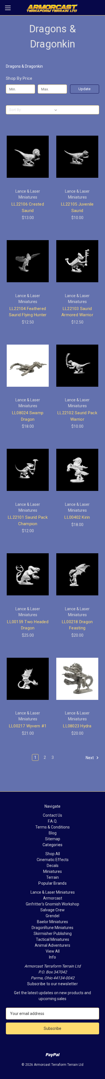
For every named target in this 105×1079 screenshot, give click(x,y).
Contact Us (52, 815)
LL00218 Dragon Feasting (77, 625)
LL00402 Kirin (77, 517)
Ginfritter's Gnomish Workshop (52, 904)
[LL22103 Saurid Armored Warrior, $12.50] (77, 261)
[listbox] (41, 110)
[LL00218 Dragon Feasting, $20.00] (77, 574)
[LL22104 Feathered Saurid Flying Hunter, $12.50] (28, 261)
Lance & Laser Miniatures (53, 892)
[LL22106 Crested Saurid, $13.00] (28, 157)
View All (53, 951)
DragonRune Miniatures (52, 927)
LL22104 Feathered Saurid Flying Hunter (28, 312)
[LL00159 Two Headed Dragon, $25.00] (28, 574)
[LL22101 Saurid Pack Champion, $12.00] (28, 470)
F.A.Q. (52, 821)
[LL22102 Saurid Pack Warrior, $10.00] (77, 365)
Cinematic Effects (53, 859)
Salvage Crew (52, 910)
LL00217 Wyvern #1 (27, 726)
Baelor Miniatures (52, 921)
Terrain (52, 877)
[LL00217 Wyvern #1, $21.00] (28, 679)
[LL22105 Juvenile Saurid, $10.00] (77, 157)
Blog (53, 833)
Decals (53, 865)
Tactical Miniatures (52, 939)
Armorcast (52, 898)
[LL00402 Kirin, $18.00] (77, 470)
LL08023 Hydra (77, 726)
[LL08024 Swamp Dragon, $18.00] (28, 365)
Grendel (52, 916)
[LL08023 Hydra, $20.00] (77, 679)
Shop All (52, 854)
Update (84, 89)
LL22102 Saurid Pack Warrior (77, 416)
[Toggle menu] (7, 7)
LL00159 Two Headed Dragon (27, 625)
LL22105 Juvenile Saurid (77, 207)
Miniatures (52, 871)
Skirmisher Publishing (53, 933)
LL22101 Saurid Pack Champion (28, 520)
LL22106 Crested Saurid (27, 207)
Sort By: (15, 110)
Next (90, 757)
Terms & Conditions (52, 827)
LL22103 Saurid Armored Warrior (77, 312)
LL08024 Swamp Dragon (27, 416)
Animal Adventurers (52, 945)
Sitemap (52, 839)
